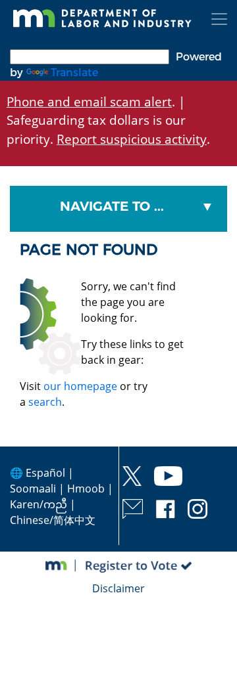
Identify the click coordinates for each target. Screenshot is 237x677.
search (45, 402)
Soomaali (33, 488)
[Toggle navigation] (219, 19)
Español (45, 473)
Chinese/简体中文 (52, 520)
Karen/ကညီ (38, 504)
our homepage (80, 386)
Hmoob (86, 488)
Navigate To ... (112, 206)
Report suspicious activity (132, 139)
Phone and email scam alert (89, 101)
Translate (74, 72)
